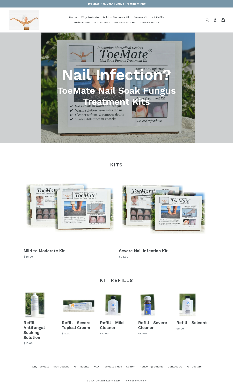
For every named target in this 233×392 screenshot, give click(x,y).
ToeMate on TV (149, 22)
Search (130, 366)
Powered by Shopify (136, 380)
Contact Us (175, 366)
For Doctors (194, 366)
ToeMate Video (112, 366)
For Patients (102, 22)
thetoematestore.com (108, 380)
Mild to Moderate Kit (116, 17)
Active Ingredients (151, 366)
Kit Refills (158, 17)
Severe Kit (140, 17)
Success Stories (124, 22)
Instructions (82, 22)
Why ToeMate (90, 17)
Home (73, 17)
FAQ (96, 366)
